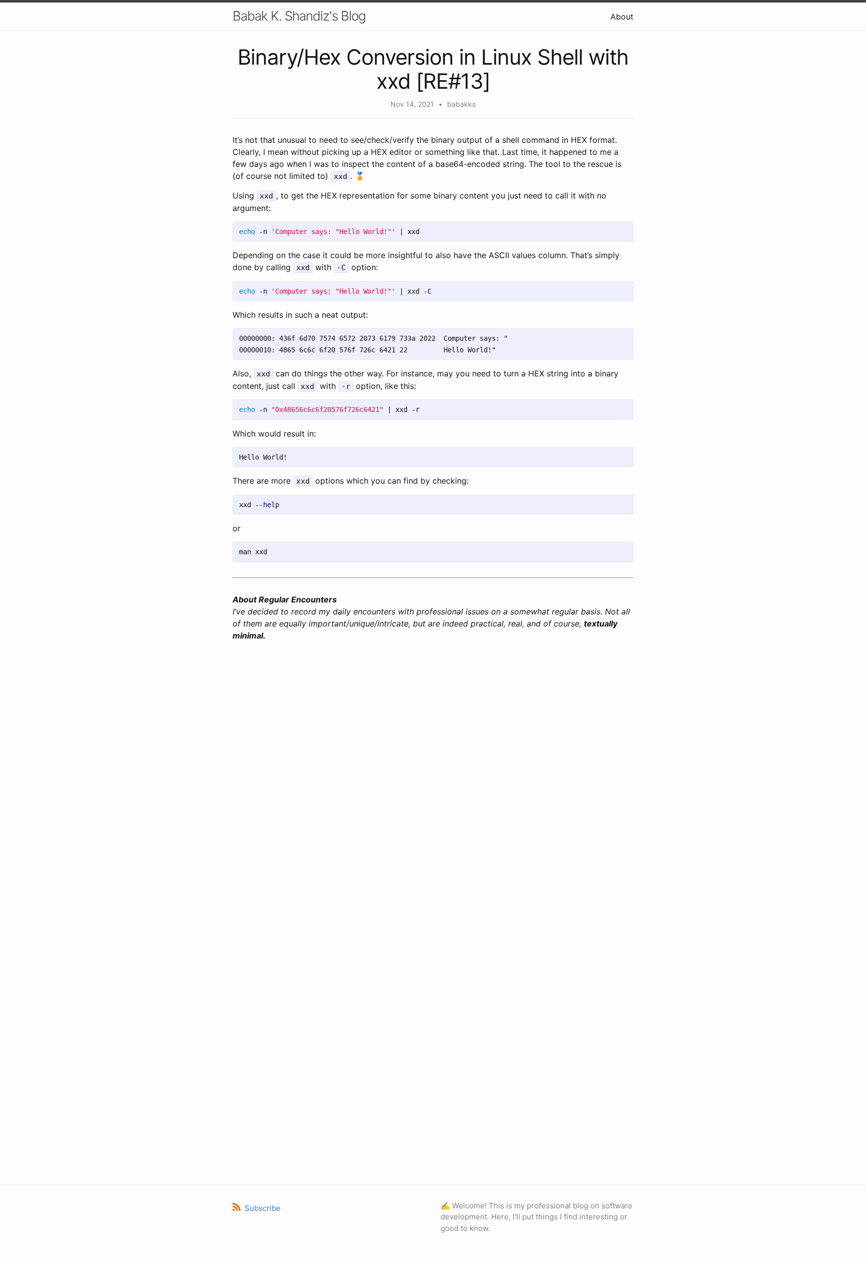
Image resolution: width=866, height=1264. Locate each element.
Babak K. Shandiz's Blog (299, 16)
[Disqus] (433, 782)
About (621, 17)
